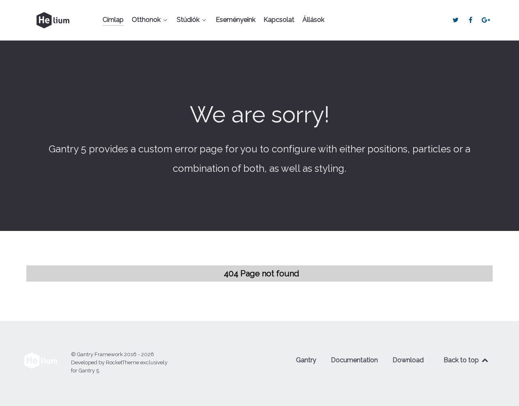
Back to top (462, 360)
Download (408, 360)
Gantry (306, 360)
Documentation (354, 360)
